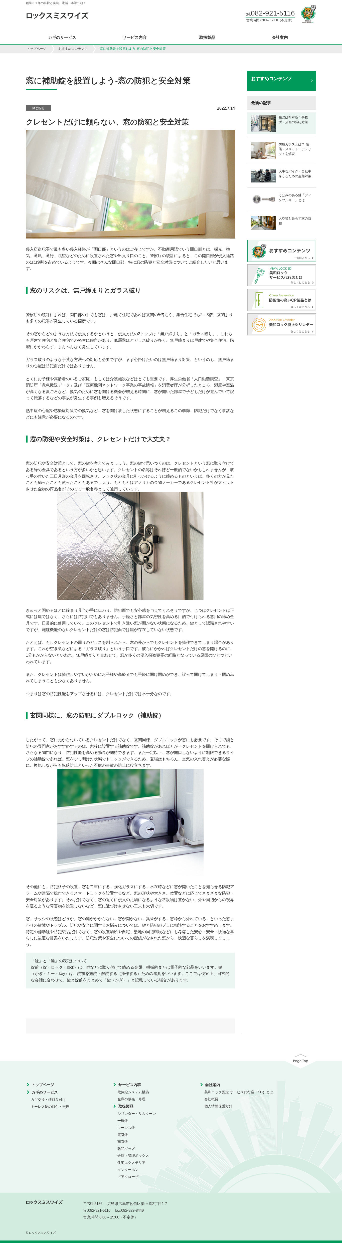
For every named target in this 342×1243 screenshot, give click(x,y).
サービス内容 (135, 38)
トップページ (36, 49)
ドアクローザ (127, 1177)
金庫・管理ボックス (133, 1156)
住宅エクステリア (131, 1163)
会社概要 (211, 1099)
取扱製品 (207, 38)
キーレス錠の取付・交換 (50, 1107)
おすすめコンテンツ (73, 49)
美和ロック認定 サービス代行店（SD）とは (238, 1092)
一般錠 (122, 1121)
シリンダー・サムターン (136, 1114)
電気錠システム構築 (133, 1092)
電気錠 (122, 1135)
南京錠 (122, 1142)
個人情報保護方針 (218, 1106)
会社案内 (280, 38)
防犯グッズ (126, 1149)
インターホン (127, 1170)
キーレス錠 (126, 1128)
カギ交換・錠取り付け (48, 1100)
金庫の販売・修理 (131, 1099)
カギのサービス (62, 38)
